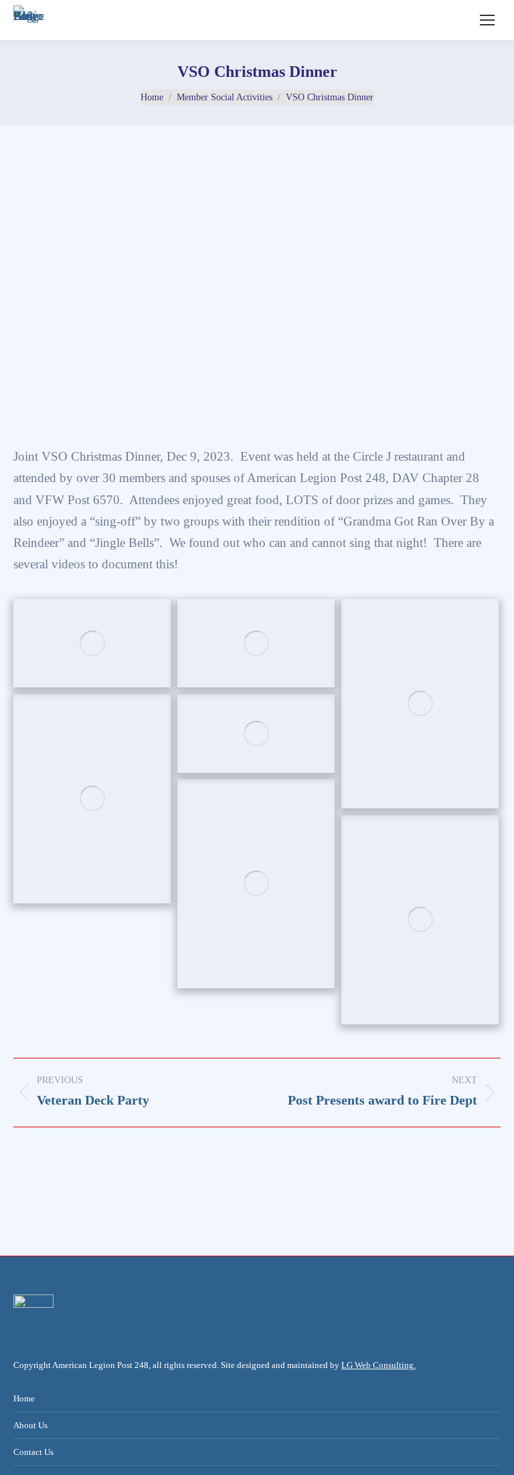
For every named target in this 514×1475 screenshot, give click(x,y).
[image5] (92, 643)
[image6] (256, 643)
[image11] (420, 919)
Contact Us (33, 1452)
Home (24, 1398)
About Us (30, 1425)
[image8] (92, 798)
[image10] (256, 883)
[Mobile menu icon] (487, 20)
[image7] (420, 703)
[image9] (256, 733)
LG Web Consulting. (378, 1365)
